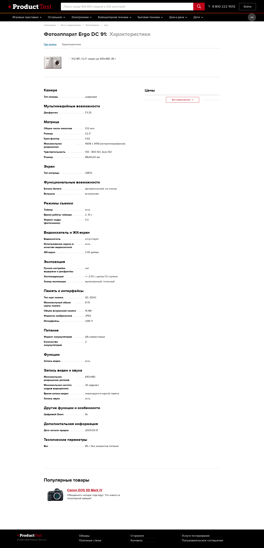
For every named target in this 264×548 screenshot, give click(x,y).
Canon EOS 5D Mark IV (84, 490)
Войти (247, 6)
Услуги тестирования (196, 535)
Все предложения (181, 99)
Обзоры (84, 535)
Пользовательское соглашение (202, 540)
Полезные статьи (90, 540)
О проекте (137, 535)
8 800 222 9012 (223, 6)
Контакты (136, 540)
